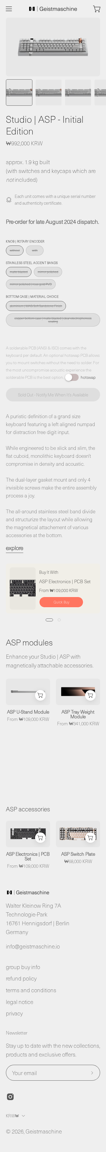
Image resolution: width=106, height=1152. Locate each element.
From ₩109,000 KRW (28, 719)
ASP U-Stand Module (28, 711)
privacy (14, 1013)
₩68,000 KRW (78, 861)
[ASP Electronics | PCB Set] (23, 588)
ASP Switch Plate (78, 854)
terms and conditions (31, 990)
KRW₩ (12, 1115)
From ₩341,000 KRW (78, 723)
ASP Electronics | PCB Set (65, 581)
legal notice (19, 1002)
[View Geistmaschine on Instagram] (10, 1096)
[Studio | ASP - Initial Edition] (19, 92)
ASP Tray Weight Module (78, 714)
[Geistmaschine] (53, 9)
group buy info (23, 967)
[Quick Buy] (40, 695)
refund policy (21, 978)
